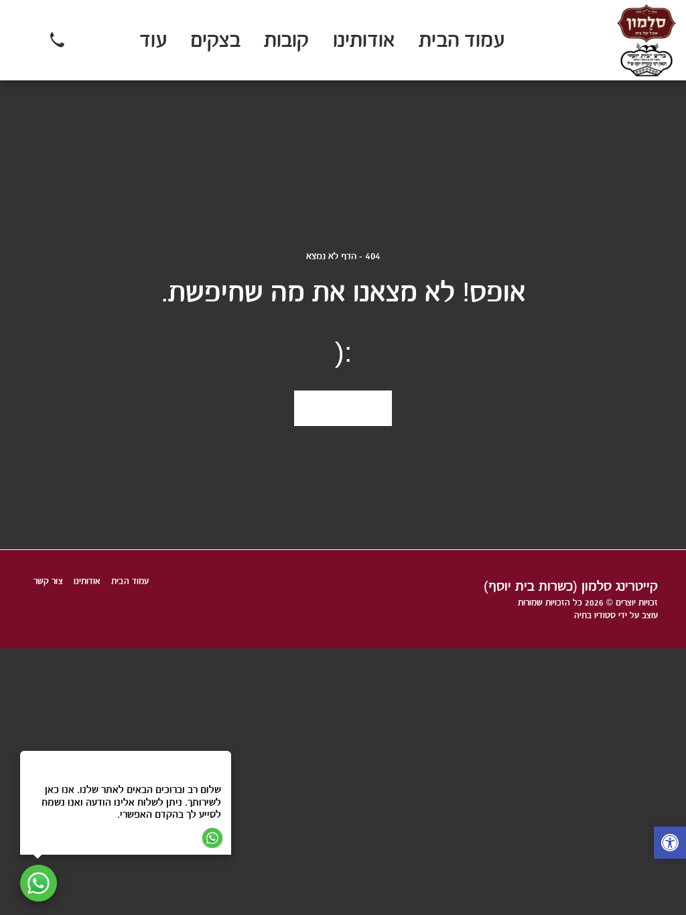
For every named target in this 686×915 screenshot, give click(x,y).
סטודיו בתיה (595, 615)
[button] (87, 40)
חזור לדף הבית (343, 408)
